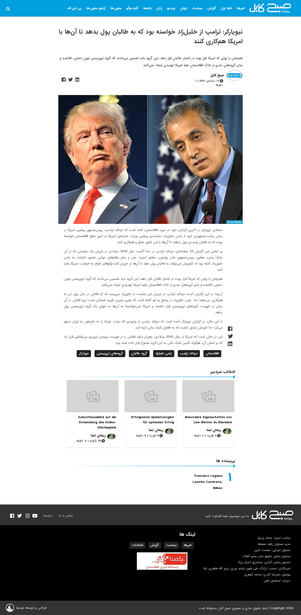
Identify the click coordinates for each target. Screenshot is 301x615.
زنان (159, 8)
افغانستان (212, 353)
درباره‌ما (48, 515)
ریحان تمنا (213, 430)
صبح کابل (217, 75)
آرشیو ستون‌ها (96, 8)
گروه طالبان (139, 353)
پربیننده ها (225, 461)
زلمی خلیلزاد (163, 353)
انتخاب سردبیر (222, 372)
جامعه (147, 8)
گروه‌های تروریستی (110, 353)
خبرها (241, 8)
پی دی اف (74, 8)
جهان (183, 8)
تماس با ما (66, 515)
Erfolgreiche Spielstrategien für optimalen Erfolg (152, 420)
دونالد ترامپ (189, 353)
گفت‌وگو (132, 8)
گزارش (211, 8)
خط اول (226, 8)
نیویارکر (84, 353)
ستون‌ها (116, 8)
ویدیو (171, 8)
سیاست (197, 8)
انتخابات (137, 545)
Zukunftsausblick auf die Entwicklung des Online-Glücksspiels (97, 422)
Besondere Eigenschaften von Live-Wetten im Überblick (208, 420)
